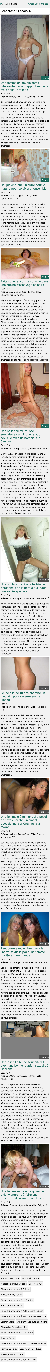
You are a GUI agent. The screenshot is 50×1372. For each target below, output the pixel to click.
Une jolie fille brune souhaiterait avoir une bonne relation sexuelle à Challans (25, 1065)
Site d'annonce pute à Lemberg (32, 1321)
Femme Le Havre (9, 1349)
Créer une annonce (38, 3)
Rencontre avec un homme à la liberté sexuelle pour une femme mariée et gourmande (23, 952)
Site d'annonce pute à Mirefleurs (17, 1332)
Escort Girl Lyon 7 (30, 1278)
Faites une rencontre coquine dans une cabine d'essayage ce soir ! (24, 283)
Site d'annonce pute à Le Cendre (17, 1300)
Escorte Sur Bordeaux (30, 1349)
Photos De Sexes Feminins (14, 1327)
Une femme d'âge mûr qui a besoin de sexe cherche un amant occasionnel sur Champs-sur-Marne (24, 822)
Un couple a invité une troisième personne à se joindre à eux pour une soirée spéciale (23, 588)
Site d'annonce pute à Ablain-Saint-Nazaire (22, 1311)
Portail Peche (9, 3)
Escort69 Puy (35, 1283)
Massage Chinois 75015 (12, 1354)
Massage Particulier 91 (12, 1305)
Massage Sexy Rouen (11, 1294)
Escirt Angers (7, 1321)
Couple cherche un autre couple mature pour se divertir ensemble (24, 186)
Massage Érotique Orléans (14, 1283)
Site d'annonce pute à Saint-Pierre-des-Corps (23, 1316)
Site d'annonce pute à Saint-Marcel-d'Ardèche (23, 1343)
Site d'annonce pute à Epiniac (15, 1289)
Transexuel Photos (10, 1278)
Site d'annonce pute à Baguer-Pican (18, 1359)
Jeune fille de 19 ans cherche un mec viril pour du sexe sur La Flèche (23, 696)
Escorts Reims (8, 1338)
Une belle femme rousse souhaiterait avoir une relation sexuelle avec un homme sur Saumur (21, 436)
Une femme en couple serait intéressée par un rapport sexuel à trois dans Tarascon (24, 86)
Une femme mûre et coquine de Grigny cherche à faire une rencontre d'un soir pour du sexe (23, 1194)
